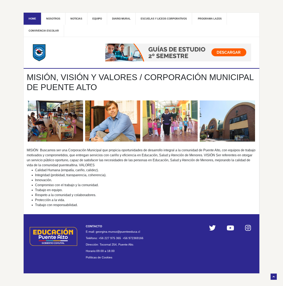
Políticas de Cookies (99, 257)
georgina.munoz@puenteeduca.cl (118, 231)
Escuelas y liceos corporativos (164, 18)
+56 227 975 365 (110, 238)
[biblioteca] (55, 121)
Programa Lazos (210, 18)
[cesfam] (227, 121)
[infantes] (170, 121)
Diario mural (121, 18)
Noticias (76, 18)
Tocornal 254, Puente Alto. (117, 244)
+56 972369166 (133, 238)
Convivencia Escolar (44, 30)
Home (32, 18)
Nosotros (53, 18)
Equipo (97, 18)
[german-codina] (112, 121)
